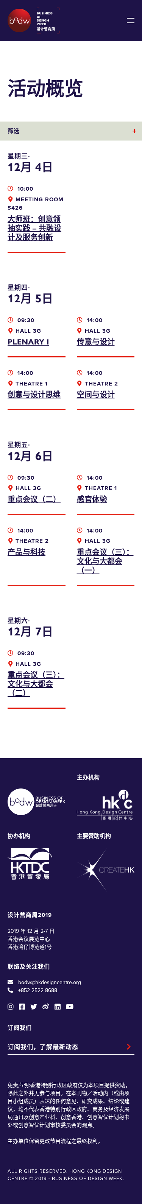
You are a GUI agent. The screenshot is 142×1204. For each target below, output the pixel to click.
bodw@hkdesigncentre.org (49, 982)
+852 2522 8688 (37, 990)
